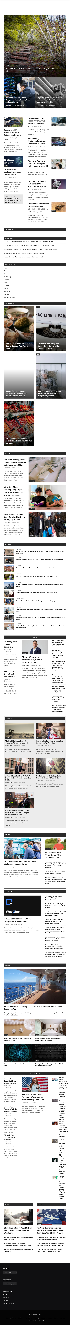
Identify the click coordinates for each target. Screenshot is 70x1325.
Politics (6, 282)
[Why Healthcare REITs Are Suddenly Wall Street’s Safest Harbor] (22, 848)
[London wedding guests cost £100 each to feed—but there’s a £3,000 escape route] (47, 469)
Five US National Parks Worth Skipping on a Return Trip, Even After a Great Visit (33, 70)
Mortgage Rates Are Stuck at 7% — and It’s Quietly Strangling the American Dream (39, 559)
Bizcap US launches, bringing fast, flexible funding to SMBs (32, 660)
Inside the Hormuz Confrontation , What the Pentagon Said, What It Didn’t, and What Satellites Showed (63, 1111)
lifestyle (8, 453)
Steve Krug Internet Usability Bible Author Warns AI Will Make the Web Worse (18, 1230)
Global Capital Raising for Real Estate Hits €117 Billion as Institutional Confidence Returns (39, 585)
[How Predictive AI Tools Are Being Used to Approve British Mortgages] (9, 601)
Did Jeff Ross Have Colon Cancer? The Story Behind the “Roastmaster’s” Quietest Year (53, 855)
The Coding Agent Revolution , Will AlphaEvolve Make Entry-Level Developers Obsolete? (55, 913)
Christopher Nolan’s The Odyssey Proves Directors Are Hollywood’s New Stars (50, 1064)
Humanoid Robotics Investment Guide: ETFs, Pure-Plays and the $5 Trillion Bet (37, 184)
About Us (7, 291)
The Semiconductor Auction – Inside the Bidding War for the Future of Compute (54, 897)
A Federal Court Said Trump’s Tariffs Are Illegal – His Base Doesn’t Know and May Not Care (18, 778)
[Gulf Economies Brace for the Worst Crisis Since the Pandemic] (55, 1160)
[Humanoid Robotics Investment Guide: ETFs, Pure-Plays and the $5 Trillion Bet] (58, 184)
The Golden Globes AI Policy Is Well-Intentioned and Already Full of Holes (55, 905)
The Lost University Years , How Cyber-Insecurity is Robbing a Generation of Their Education (54, 946)
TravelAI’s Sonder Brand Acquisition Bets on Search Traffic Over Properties (48, 1039)
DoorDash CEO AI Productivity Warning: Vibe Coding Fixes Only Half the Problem (38, 121)
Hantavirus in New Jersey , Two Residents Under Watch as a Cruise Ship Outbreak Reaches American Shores (55, 880)
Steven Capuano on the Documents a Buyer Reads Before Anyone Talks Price (17, 393)
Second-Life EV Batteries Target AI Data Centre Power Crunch (12, 132)
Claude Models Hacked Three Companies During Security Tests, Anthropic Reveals (18, 100)
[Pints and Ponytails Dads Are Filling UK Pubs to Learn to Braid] (58, 164)
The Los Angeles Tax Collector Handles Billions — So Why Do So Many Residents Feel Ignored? (41, 610)
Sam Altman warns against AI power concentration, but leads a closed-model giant (17, 1244)
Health (6, 288)
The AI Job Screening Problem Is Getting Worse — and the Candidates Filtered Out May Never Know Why (55, 930)
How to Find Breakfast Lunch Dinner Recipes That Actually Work (23, 257)
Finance (6, 271)
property (8, 544)
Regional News (27, 1090)
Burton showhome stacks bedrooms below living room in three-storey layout (38, 568)
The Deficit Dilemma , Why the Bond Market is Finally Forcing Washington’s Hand (58, 689)
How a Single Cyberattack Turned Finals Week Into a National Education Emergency (55, 938)
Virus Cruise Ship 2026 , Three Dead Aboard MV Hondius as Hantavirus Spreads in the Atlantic (50, 1244)
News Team (26, 665)
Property (6, 279)
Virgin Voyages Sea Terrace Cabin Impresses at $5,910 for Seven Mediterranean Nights (49, 100)
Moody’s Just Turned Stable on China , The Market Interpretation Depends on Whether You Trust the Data (10, 1081)
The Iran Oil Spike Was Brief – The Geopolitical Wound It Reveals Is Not (17, 742)
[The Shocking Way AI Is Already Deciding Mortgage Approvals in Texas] (9, 593)
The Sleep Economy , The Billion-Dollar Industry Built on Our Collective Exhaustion (58, 643)
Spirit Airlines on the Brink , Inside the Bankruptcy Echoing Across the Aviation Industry (51, 1238)
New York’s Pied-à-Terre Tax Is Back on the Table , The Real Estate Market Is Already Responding (40, 552)
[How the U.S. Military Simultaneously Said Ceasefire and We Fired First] (50, 731)
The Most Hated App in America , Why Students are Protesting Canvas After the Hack (34, 1097)
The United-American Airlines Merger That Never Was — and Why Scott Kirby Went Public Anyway (51, 1230)
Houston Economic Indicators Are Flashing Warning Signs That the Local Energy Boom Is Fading (62, 1189)
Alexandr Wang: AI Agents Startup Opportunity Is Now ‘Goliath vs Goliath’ (48, 346)
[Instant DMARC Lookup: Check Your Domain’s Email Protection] (13, 161)
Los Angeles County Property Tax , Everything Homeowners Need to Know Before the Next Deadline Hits (40, 626)
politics (9, 718)
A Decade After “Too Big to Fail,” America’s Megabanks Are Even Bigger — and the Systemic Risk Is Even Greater (10, 1137)
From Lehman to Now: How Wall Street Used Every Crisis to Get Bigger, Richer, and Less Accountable (58, 678)
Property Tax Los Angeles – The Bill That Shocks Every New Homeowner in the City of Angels (40, 618)
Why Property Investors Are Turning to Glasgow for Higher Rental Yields (36, 576)
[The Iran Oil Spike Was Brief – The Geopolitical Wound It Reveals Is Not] (19, 731)
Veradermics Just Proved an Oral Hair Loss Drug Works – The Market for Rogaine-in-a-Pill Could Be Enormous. (55, 864)
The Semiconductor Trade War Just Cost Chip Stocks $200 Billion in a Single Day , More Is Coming (55, 954)
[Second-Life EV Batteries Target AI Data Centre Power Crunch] (13, 122)
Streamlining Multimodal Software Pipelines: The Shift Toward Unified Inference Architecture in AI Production (37, 141)
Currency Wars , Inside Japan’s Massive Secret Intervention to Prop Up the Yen (10, 644)
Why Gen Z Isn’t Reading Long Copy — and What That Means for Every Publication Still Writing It (14, 490)
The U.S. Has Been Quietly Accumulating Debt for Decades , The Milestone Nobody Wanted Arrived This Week (10, 674)
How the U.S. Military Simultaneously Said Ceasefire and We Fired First (49, 742)
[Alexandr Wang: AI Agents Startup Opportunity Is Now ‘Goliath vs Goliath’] (51, 328)
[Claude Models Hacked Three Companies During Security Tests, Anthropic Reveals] (19, 92)
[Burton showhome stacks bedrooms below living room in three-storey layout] (9, 568)
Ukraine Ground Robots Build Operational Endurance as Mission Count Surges (38, 206)
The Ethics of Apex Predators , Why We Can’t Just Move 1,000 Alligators (62, 1149)
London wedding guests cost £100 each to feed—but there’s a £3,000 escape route (15, 462)
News (8, 65)
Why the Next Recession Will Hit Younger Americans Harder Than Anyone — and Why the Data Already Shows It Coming (10, 1109)
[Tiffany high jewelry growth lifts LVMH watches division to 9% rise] (19, 1027)
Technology (7, 277)
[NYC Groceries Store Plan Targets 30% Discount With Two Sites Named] (19, 423)
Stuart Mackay (9, 74)
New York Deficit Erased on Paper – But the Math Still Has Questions (58, 698)
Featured (7, 1060)
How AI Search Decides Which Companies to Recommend (17, 920)
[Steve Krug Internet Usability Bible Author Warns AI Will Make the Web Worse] (18, 1217)
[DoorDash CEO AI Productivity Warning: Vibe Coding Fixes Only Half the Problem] (58, 121)
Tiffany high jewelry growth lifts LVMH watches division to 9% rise (17, 1039)
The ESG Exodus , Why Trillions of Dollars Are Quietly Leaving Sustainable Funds (59, 708)
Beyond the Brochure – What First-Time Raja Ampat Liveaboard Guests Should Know (49, 1250)
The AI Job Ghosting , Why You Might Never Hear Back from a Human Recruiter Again (54, 921)
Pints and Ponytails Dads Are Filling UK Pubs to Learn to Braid (38, 163)
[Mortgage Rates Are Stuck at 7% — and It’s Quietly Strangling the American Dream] (9, 560)
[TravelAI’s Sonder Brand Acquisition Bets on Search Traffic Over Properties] (50, 1027)
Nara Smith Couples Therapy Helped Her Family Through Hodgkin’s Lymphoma (49, 393)
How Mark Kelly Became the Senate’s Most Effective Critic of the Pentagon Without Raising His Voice (17, 813)
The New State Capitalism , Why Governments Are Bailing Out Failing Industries (57, 653)
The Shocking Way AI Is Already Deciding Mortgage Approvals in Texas (36, 592)
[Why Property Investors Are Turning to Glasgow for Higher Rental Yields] (9, 577)
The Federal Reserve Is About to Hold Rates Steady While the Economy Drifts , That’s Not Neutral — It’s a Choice (58, 666)
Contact (6, 294)
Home (5, 1294)
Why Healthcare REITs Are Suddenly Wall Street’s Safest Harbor (20, 862)
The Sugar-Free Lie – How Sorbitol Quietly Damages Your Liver (55, 872)
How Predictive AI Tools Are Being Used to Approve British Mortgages (36, 601)
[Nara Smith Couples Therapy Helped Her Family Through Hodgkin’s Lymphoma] (51, 376)
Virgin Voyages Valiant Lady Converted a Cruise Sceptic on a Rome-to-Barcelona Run (33, 1008)
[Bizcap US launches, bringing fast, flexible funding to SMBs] (35, 647)
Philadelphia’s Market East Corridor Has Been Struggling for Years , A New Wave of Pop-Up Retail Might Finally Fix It (15, 517)
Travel (40, 1205)
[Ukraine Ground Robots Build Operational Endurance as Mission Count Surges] (58, 207)
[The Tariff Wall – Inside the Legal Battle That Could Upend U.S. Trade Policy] (50, 766)
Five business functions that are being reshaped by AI (18, 1064)
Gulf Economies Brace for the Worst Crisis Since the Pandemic (62, 1168)
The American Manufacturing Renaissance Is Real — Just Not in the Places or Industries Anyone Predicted (63, 1089)
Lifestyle (6, 285)
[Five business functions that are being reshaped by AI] (19, 1053)
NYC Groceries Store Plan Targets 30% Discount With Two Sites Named (19, 441)
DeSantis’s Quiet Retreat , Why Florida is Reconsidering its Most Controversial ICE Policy (63, 1131)
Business (54, 145)
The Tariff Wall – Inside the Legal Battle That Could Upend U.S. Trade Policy (48, 777)
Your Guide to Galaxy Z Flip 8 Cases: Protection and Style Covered (13, 200)
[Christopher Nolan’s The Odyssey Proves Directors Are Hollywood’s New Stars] (50, 1053)
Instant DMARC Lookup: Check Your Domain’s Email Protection (12, 172)
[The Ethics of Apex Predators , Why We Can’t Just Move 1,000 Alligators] (55, 1141)
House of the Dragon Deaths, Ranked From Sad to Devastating (18, 1250)
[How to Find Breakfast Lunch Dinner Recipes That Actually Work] (19, 328)
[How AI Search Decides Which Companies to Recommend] (22, 906)
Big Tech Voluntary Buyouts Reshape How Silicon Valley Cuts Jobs (18, 1238)
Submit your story (9, 297)
